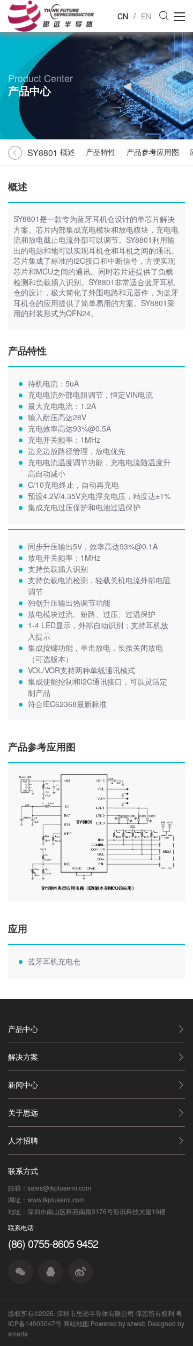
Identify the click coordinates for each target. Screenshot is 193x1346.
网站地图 (76, 1323)
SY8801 (35, 152)
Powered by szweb (118, 1323)
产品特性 (101, 151)
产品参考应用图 (153, 151)
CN (122, 16)
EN (146, 16)
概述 (67, 151)
